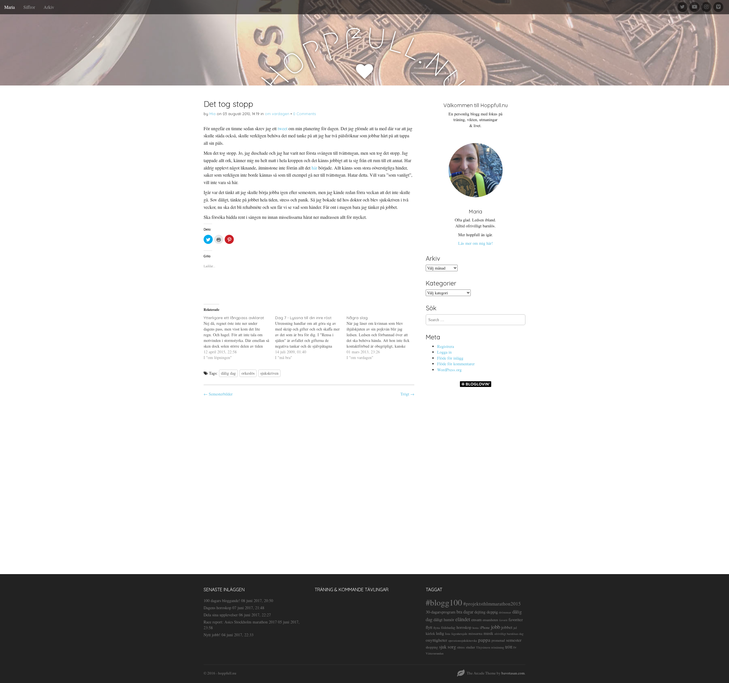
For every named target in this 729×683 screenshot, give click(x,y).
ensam (476, 619)
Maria (9, 7)
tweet (282, 128)
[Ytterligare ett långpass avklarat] (239, 337)
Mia (212, 113)
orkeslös (248, 373)
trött (508, 647)
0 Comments (304, 113)
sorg (452, 646)
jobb (495, 626)
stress (461, 647)
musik (488, 633)
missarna (475, 633)
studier (470, 647)
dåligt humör (443, 619)
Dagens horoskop (217, 607)
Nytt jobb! (212, 634)
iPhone (485, 627)
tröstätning (497, 647)
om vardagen (277, 113)
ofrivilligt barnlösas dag (508, 634)
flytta (436, 627)
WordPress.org (449, 369)
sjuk (443, 647)
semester (513, 640)
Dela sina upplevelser (221, 614)
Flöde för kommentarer (456, 363)
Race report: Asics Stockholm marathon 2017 (240, 622)
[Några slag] (382, 337)
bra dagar (464, 612)
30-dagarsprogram (440, 612)
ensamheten (490, 620)
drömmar (505, 612)
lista (447, 633)
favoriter (516, 619)
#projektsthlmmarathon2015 (492, 603)
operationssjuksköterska (462, 641)
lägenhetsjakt (459, 634)
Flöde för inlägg (450, 358)
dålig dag (228, 373)
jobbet (506, 627)
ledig (440, 633)
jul (515, 627)
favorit (503, 620)
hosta (475, 628)
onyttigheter (436, 640)
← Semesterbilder (218, 394)
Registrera (445, 346)
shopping (432, 647)
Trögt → (407, 394)
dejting (480, 612)
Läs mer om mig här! (475, 243)
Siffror (29, 7)
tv (515, 647)
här (314, 168)
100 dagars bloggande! (222, 600)
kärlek (430, 633)
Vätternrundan (434, 653)
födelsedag (448, 627)
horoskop (463, 627)
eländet (462, 619)
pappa (484, 640)
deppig (492, 612)
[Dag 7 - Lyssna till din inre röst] (311, 337)
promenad (498, 640)
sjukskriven (269, 373)
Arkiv (49, 7)
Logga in (444, 352)
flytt (429, 627)
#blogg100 (444, 602)
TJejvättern (483, 647)
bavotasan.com (513, 673)
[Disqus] (309, 480)
